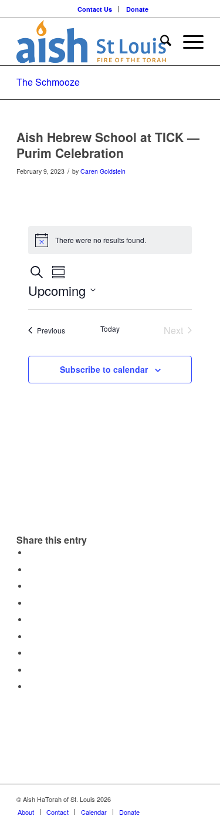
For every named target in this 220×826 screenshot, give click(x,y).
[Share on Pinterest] (31, 603)
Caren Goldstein (103, 171)
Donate (137, 9)
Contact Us (94, 9)
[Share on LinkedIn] (31, 619)
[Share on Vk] (31, 653)
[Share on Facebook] (31, 552)
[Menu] (187, 41)
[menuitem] (95, 9)
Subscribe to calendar (104, 369)
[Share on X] (31, 569)
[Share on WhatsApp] (31, 586)
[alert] (110, 240)
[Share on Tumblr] (31, 636)
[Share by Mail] (31, 686)
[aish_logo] (91, 41)
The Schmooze (48, 82)
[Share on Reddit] (31, 670)
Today (110, 328)
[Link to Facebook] (195, 799)
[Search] (159, 41)
